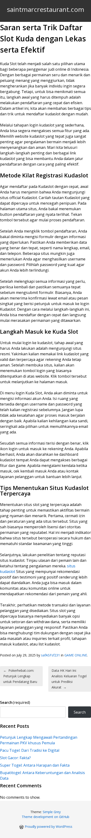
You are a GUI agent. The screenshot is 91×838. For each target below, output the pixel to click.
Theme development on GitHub (45, 817)
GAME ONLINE (75, 655)
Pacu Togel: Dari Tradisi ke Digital (29, 750)
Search (15, 702)
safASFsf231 (50, 655)
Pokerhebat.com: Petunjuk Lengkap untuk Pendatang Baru (20, 676)
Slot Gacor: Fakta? (15, 757)
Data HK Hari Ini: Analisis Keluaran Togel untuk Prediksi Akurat (69, 678)
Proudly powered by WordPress (48, 826)
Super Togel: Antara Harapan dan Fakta (35, 765)
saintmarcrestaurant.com (45, 9)
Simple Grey (52, 812)
